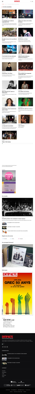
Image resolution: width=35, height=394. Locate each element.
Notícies (3, 140)
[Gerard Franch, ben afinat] (9, 66)
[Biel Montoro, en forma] (25, 32)
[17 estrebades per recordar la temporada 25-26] (9, 14)
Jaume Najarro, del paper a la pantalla (13, 226)
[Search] (32, 1)
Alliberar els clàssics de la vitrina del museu (25, 21)
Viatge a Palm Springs (6, 141)
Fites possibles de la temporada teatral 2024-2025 (24, 74)
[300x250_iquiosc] (9, 329)
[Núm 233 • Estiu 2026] (17, 315)
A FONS (3, 373)
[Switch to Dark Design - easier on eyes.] (31, 1)
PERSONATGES (4, 372)
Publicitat (24, 391)
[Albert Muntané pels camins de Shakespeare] (9, 84)
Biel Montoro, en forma (23, 39)
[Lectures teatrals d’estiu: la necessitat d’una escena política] (4, 231)
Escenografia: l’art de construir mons (13, 222)
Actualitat (3, 124)
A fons (3, 217)
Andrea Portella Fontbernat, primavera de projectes (23, 57)
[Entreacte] (17, 1)
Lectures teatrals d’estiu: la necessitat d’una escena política (17, 230)
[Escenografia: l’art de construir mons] (4, 223)
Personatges (4, 107)
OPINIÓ (3, 376)
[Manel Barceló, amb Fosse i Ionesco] (25, 102)
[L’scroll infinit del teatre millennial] (9, 49)
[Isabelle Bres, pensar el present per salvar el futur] (9, 102)
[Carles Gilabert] (25, 119)
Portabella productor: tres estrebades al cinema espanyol (13, 218)
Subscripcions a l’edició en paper (18, 391)
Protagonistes (20, 37)
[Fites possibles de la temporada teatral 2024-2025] (25, 66)
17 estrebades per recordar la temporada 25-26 (8, 21)
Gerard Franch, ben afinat (7, 73)
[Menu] (2, 1)
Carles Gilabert (21, 125)
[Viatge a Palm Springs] (9, 135)
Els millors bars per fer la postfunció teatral (9, 40)
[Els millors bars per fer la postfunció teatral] (9, 32)
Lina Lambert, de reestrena (23, 91)
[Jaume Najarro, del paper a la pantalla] (4, 227)
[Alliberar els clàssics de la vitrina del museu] (25, 14)
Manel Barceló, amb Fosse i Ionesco (25, 108)
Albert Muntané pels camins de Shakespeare (8, 92)
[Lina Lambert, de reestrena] (25, 84)
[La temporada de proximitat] (9, 119)
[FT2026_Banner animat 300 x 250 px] (9, 181)
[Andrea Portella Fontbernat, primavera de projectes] (25, 49)
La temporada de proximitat (7, 125)
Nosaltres (11, 391)
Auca (2, 19)
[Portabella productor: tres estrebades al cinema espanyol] (17, 207)
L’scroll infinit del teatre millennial (9, 56)
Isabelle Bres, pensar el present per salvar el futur (9, 109)
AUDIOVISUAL (4, 375)
